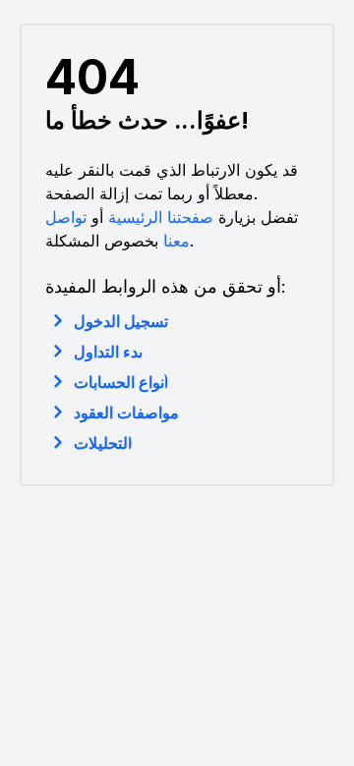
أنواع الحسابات (121, 382)
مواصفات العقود (126, 412)
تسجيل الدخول (121, 321)
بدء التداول (108, 351)
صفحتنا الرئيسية (160, 217)
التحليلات (103, 443)
